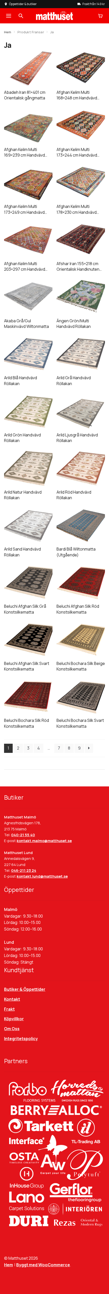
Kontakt (12, 999)
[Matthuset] (54, 15)
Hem (7, 32)
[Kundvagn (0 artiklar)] (100, 15)
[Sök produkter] (20, 15)
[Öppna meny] (8, 15)
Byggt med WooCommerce (43, 1265)
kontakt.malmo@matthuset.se (44, 840)
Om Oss (12, 1028)
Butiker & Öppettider (24, 989)
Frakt (9, 1009)
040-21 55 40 (23, 834)
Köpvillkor (14, 1019)
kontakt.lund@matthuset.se (42, 876)
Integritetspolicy (21, 1038)
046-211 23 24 (23, 870)
